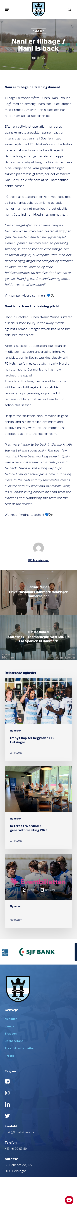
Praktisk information (20, 1048)
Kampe (9, 1026)
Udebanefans (14, 1041)
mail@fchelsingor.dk (19, 1132)
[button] (7, 9)
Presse (9, 1056)
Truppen (11, 1033)
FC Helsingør (38, 560)
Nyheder (38, 31)
